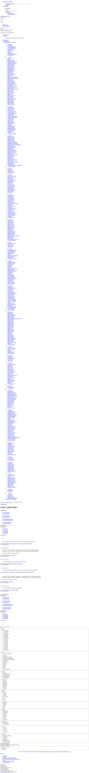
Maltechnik (3, 690)
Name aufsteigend (6, 515)
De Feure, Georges (11, 141)
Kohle (4, 706)
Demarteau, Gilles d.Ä (12, 150)
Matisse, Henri (10, 324)
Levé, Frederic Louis (12, 300)
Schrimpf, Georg (11, 420)
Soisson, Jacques (11, 429)
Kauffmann (10, 266)
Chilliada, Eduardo (11, 126)
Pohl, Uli (9, 378)
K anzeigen (10, 260)
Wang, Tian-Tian (11, 477)
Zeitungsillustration (6, 669)
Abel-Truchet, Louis (11, 46)
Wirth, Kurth (10, 485)
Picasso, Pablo (10, 373)
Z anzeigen (10, 493)
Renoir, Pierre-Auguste (12, 398)
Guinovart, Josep (11, 217)
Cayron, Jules (10, 119)
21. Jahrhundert (6, 649)
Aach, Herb (10, 45)
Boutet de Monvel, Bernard (13, 89)
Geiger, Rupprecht (11, 198)
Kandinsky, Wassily (11, 263)
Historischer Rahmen (7, 735)
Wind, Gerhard (10, 483)
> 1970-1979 (5, 646)
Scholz (9, 418)
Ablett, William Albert (12, 47)
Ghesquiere (10, 205)
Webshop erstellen (3, 771)
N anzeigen (10, 346)
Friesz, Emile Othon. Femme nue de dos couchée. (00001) (11, 563)
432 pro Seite (5, 533)
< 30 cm (4, 727)
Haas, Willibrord (11, 220)
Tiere (4, 667)
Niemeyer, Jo (10, 351)
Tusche (4, 700)
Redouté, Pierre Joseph (12, 395)
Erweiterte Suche (8, 30)
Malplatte (4, 715)
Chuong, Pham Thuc (12, 129)
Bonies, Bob (10, 79)
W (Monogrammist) (11, 475)
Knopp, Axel (10, 274)
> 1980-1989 (5, 647)
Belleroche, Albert (11, 70)
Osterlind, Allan (11, 358)
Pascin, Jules (10, 367)
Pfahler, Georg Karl (11, 371)
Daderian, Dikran (11, 136)
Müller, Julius (10, 341)
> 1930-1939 (5, 641)
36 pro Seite (5, 528)
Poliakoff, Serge (11, 379)
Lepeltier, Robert (11, 297)
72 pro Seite (5, 529)
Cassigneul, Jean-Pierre (12, 117)
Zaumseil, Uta (10, 495)
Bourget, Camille (11, 88)
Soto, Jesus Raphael (11, 432)
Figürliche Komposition (7, 657)
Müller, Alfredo (11, 340)
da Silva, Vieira (11, 411)
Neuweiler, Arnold (11, 349)
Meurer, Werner (11, 327)
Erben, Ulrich (10, 169)
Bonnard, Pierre (11, 80)
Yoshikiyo (10, 491)
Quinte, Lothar (10, 388)
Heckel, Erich (10, 230)
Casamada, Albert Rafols (12, 116)
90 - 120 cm (5, 730)
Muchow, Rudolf (11, 339)
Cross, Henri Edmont (12, 133)
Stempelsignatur (6, 677)
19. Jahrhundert (6, 634)
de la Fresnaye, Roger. (12, 176)
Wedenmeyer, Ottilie (12, 478)
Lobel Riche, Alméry (12, 304)
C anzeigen (10, 106)
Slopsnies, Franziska (12, 428)
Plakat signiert (5, 722)
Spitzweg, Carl (10, 435)
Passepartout (5, 739)
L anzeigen (10, 285)
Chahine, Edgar (11, 121)
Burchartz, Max (11, 103)
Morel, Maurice (11, 336)
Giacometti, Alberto (11, 206)
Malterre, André (11, 316)
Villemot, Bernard (11, 468)
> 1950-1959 (5, 643)
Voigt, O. (9, 471)
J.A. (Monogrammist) (12, 250)
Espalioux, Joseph (11, 171)
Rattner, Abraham (11, 393)
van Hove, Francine (11, 240)
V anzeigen (10, 462)
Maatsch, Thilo (11, 313)
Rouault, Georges (11, 405)
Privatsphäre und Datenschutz (8, 761)
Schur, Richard (10, 423)
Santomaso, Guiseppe (12, 412)
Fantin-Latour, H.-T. (11, 178)
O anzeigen (10, 355)
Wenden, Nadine (11, 479)
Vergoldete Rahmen (6, 741)
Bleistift (4, 703)
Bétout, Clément (11, 74)
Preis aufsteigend (6, 512)
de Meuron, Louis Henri (12, 142)
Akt (3, 654)
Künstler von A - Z (6, 26)
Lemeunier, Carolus (11, 296)
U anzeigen (10, 456)
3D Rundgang (5, 25)
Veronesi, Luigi (11, 466)
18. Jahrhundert (6, 630)
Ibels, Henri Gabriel (11, 243)
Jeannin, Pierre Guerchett (12, 255)
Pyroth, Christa (11, 383)
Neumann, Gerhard (11, 347)
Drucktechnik (4, 679)
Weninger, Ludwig (11, 480)
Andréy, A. (10, 51)
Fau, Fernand (10, 179)
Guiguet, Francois (11, 215)
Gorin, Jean (10, 210)
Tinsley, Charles (11, 451)
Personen (4, 663)
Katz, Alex (10, 265)
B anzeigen (10, 57)
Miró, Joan (10, 333)
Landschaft (5, 660)
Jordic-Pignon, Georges (12, 258)
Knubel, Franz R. (11, 275)
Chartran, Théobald (11, 122)
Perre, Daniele (10, 370)
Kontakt (4, 756)
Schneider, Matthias (11, 416)
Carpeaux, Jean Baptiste (12, 113)
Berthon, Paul (10, 72)
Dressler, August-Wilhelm (13, 161)
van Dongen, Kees (11, 166)
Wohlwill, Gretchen (11, 487)
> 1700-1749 (5, 631)
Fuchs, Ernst (10, 192)
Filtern (2, 743)
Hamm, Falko (10, 221)
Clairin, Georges (11, 130)
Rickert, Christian (11, 400)
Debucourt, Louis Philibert (13, 143)
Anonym (9, 52)
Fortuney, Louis (11, 184)
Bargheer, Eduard (11, 60)
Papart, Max (10, 366)
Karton (4, 714)
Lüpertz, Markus (11, 309)
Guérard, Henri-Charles (12, 214)
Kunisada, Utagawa (11, 282)
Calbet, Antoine (11, 107)
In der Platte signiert (7, 673)
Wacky (9, 476)
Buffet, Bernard (11, 102)
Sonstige (4, 688)
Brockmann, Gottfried (12, 98)
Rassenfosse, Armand (12, 392)
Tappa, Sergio (10, 449)
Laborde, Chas (10, 287)
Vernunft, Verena (11, 465)
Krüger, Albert (10, 281)
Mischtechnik (5, 696)
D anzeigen (10, 135)
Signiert (4, 672)
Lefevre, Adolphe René (12, 293)
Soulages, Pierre (11, 433)
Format (2, 726)
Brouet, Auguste (11, 99)
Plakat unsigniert (6, 723)
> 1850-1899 (5, 636)
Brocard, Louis (11, 97)
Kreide (4, 707)
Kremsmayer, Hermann (12, 278)
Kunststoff (5, 738)
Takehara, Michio (11, 445)
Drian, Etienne (10, 163)
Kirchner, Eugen (11, 269)
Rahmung (3, 734)
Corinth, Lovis (10, 131)
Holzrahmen (5, 736)
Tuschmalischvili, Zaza (12, 454)
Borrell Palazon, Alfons (12, 84)
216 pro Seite (5, 532)
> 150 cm (5, 732)
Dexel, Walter (10, 155)
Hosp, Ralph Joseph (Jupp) (13, 239)
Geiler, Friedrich (11, 200)
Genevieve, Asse (11, 202)
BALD (9, 58)
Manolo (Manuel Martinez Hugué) (14, 318)
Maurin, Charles (11, 325)
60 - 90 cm (5, 729)
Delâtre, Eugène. (11, 145)
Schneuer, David (11, 417)
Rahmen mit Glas (6, 740)
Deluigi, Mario (10, 148)
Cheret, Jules (10, 123)
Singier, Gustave (11, 427)
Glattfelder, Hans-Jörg (12, 208)
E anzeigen (10, 168)
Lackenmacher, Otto (11, 288)
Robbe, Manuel (11, 401)
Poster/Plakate (4, 721)
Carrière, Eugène (11, 114)
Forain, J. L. (10, 183)
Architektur (5, 655)
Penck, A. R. (10, 368)
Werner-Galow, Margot (12, 481)
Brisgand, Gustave (11, 95)
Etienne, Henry (11, 172)
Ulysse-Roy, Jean (11, 460)
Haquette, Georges (11, 226)
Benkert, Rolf (10, 71)
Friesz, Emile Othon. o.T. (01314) (6, 581)
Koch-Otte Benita (11, 276)
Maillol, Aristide (11, 314)
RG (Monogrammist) (12, 399)
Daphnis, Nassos (11, 138)
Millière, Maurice (11, 329)
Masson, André (11, 321)
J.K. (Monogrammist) (12, 251)
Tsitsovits (9, 453)
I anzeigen (10, 242)
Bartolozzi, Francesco (12, 63)
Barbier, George (11, 59)
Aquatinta (5, 680)
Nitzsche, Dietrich (11, 352)
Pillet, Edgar (10, 376)
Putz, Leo (9, 382)
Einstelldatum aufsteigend (8, 519)
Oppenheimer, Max (11, 357)
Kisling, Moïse (10, 271)
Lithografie (5, 683)
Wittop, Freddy (11, 486)
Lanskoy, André (11, 291)
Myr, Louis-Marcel (11, 344)
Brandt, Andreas (11, 91)
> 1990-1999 (5, 648)
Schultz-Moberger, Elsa (12, 421)
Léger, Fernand (11, 294)
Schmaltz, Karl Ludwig (12, 415)
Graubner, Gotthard (11, 212)
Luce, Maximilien (11, 308)
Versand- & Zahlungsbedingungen (9, 757)
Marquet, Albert (11, 319)
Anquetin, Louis (11, 53)
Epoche (2, 629)
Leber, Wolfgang (11, 292)
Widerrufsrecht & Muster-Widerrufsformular (11, 759)
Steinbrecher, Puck (11, 436)
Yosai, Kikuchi (10, 490)
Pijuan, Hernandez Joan (12, 375)
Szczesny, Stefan (11, 440)
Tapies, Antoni (10, 448)
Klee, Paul (10, 272)
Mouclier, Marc (11, 337)
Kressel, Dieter (10, 279)
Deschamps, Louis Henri (12, 154)
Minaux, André (11, 330)
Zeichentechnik (4, 702)
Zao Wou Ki (10, 494)
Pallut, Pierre (10, 365)
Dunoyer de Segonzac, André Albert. (15, 165)
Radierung (5, 685)
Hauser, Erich (10, 229)
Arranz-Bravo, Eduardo (12, 54)
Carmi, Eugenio (11, 111)
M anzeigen (10, 312)
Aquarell (4, 692)
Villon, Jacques (11, 469)
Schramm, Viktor (11, 419)
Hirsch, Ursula (10, 237)
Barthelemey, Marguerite (12, 61)
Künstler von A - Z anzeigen (10, 42)
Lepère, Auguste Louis (12, 299)
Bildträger (3, 709)
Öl (3, 697)
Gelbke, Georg (10, 201)
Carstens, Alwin (11, 115)
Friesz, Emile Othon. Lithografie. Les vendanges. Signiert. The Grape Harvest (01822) (17, 572)
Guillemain (10, 216)
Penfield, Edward (11, 369)
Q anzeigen (10, 386)
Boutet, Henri (10, 90)
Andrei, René (10, 49)
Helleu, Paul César (11, 233)
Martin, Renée (10, 320)
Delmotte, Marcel (11, 147)
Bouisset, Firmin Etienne (12, 86)
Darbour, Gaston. (11, 139)
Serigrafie (5, 686)
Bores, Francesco (11, 83)
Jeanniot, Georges (11, 256)
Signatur (3, 671)
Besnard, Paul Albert (12, 73)
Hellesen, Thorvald (11, 232)
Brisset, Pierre (10, 96)
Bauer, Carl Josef (11, 66)
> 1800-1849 (5, 635)
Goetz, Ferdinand (11, 209)
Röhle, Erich (10, 404)
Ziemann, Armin (11, 497)
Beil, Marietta (10, 69)
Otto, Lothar (10, 361)
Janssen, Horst (10, 252)
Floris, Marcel (10, 182)
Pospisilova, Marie (11, 380)
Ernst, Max (10, 170)
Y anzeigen (10, 489)
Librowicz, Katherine (12, 301)
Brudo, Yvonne (11, 101)
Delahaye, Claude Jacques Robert (14, 144)
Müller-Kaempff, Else (12, 342)
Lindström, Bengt (11, 303)
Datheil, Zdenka (11, 140)
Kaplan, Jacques (11, 264)
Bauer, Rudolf (10, 67)
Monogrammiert (6, 675)
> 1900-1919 (5, 639)
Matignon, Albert (11, 322)
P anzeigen (10, 363)
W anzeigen (10, 474)
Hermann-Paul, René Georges (13, 235)
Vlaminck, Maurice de (12, 470)
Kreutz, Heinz (10, 280)
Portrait (4, 665)
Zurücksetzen (6, 743)
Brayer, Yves (10, 93)
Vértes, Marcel (10, 467)
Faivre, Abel (10, 177)
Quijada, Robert (11, 387)
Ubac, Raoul (10, 457)
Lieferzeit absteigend (7, 523)
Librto (9, 302)
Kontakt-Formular (65, 751)
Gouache (4, 695)
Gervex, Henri (10, 204)
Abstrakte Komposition (7, 653)
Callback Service (6, 762)
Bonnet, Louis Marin (12, 82)
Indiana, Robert (11, 245)
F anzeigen (10, 175)
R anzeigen (10, 390)
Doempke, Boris (11, 158)
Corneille (9, 132)
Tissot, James (10, 452)
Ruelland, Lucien (11, 407)
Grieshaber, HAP (11, 213)
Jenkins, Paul (10, 257)
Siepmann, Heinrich (11, 426)
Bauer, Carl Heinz (11, 65)
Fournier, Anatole (11, 188)
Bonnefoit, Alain (11, 81)
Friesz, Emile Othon (11, 190)
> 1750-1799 (5, 633)
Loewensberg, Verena (12, 306)
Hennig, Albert (10, 234)
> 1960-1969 (5, 645)
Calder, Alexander (11, 108)
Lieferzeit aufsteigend (7, 522)
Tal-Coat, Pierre (11, 446)
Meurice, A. (10, 328)
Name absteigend (6, 516)
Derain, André (10, 153)
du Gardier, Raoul (11, 195)
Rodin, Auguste (11, 403)
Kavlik (9, 267)
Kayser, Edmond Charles (12, 268)
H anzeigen (10, 219)
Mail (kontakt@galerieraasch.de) (48, 751)
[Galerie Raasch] (5, 16)
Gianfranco (10, 207)
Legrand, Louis (11, 295)
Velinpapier (5, 719)
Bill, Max (9, 76)
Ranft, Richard (10, 391)
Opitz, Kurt (10, 356)
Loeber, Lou (10, 305)
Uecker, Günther (11, 458)
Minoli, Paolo (10, 331)
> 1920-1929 (5, 640)
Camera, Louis (10, 109)
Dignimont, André (11, 156)
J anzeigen (10, 249)
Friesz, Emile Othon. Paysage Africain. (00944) (9, 590)
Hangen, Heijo (10, 222)
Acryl (4, 691)
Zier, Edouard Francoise (12, 498)
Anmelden (3, 748)
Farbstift (4, 704)
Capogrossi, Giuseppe (12, 110)
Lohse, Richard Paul (12, 307)
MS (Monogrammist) (12, 338)
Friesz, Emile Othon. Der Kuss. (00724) (8, 555)
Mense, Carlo (10, 326)
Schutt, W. (10, 424)
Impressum (5, 755)
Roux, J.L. (10, 406)
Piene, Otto (10, 374)
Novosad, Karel (11, 353)
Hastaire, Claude (11, 228)
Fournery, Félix (11, 187)
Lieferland (7, 3)
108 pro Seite (5, 531)
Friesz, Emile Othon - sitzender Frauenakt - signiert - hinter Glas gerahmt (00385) (16, 543)
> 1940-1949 (5, 642)
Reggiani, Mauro (11, 396)
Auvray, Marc (10, 55)
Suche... (2, 30)
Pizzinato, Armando (11, 377)
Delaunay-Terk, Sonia (12, 146)
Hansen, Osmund (11, 223)
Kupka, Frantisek (11, 283)
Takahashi (10, 444)
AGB (4, 760)
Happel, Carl (10, 225)
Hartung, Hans (10, 227)
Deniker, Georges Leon (12, 152)
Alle (4, 23)
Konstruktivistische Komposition (9, 659)
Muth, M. (9, 343)
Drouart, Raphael (11, 164)
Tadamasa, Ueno (11, 443)
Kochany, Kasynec (11, 277)
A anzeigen (10, 44)
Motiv (2, 652)
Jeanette (9, 254)
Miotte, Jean (10, 332)
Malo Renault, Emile (12, 315)
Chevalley (10, 125)
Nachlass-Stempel (6, 676)
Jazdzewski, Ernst (11, 253)
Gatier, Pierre (10, 196)
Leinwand (5, 716)
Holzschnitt (5, 682)
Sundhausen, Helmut (12, 438)
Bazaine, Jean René (11, 68)
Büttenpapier (5, 710)
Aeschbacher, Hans (11, 48)
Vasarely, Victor (11, 464)
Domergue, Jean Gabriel (12, 159)
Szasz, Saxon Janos (11, 439)
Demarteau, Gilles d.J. (12, 151)
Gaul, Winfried (10, 197)
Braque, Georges (11, 92)
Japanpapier (5, 711)
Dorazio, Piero (10, 160)
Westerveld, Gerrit (11, 482)
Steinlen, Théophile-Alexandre (13, 437)
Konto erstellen (11, 13)
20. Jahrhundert (6, 637)
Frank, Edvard (10, 189)
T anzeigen (10, 442)
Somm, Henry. (10, 430)
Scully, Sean (10, 425)
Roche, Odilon (10, 402)
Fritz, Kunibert (10, 191)
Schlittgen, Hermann (12, 414)
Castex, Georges (11, 118)
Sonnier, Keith (10, 431)
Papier (4, 717)
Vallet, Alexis (10, 463)
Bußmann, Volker (11, 104)
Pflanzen (4, 664)
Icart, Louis (10, 244)
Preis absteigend (6, 513)
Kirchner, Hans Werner (12, 270)
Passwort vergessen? (12, 14)
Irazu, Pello (10, 246)
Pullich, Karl (10, 381)
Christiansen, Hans (11, 128)
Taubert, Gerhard (11, 450)
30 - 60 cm (5, 728)
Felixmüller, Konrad (11, 180)
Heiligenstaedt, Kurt (11, 231)
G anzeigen (10, 194)
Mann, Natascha (11, 317)
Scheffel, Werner (11, 413)
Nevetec (9, 350)
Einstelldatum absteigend (7, 520)
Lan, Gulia (10, 290)
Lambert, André (11, 289)
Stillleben (4, 666)
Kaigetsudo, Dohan (11, 262)
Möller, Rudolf (10, 334)
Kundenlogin (5, 6)
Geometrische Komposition (8, 658)
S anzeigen (10, 409)
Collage (4, 694)
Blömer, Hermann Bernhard (13, 78)
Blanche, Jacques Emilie (12, 77)
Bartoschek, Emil (11, 64)
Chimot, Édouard (11, 127)
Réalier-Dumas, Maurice (12, 394)
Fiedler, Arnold (11, 181)
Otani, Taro (10, 359)
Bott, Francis (10, 85)
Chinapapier (5, 713)
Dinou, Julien (10, 157)
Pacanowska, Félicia (12, 364)
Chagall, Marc (10, 120)
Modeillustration (6, 661)
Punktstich (5, 684)
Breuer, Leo (10, 94)
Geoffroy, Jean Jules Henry (13, 203)
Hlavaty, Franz (10, 238)
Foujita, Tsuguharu (11, 185)
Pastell (4, 698)
